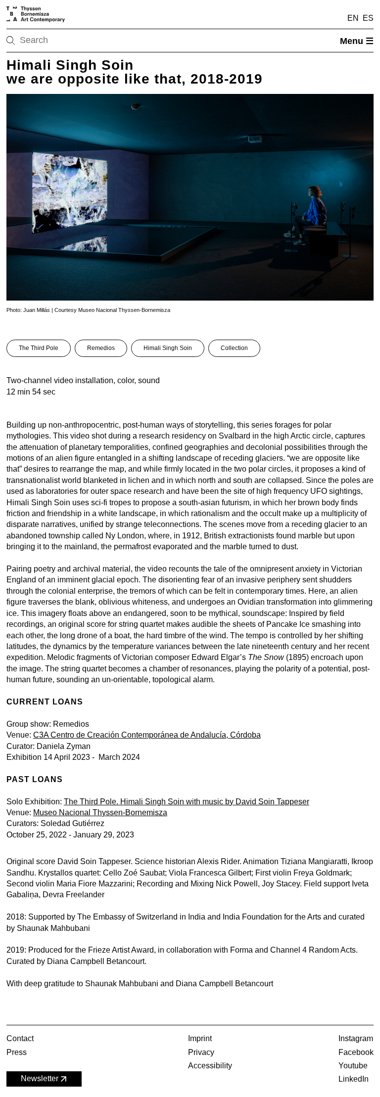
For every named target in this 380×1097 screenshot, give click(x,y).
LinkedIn (353, 1079)
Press (16, 1052)
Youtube (353, 1065)
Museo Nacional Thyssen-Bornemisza (100, 812)
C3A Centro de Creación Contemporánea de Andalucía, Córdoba (147, 735)
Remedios (101, 348)
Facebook (356, 1052)
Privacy (201, 1052)
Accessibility (210, 1065)
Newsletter (39, 1078)
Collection (234, 348)
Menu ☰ (357, 41)
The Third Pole (38, 348)
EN (353, 18)
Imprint (200, 1038)
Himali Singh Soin (167, 348)
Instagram (355, 1038)
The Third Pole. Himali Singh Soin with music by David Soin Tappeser (186, 801)
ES (368, 18)
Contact (20, 1038)
